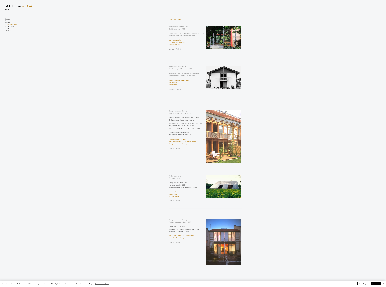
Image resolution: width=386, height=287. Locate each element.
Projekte (8, 21)
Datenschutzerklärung (102, 284)
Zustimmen (375, 284)
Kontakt (7, 30)
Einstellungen (363, 284)
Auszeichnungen (11, 24)
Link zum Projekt (175, 49)
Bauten (7, 19)
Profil (7, 28)
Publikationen (10, 26)
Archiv (7, 23)
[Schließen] (383, 283)
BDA (7, 9)
